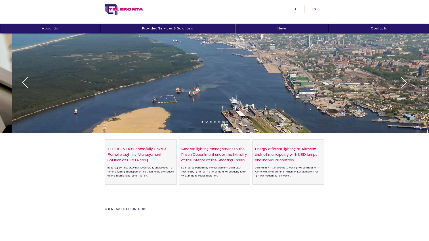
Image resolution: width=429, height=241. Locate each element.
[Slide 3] (211, 122)
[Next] (404, 83)
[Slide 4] (215, 122)
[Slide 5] (219, 122)
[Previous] (25, 83)
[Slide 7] (227, 122)
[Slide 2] (207, 122)
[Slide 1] (202, 122)
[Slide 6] (223, 122)
